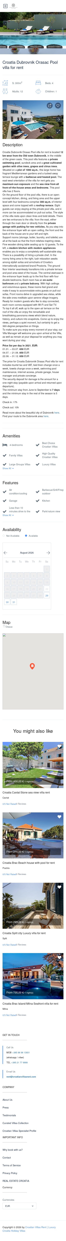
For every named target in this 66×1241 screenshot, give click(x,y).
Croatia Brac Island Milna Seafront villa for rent (30, 1003)
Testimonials (9, 1115)
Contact (7, 1157)
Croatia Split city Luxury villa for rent (24, 933)
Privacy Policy (10, 1173)
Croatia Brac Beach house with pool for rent (29, 863)
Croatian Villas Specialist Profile (19, 1130)
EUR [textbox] (7, 1206)
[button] (58, 131)
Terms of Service (12, 1165)
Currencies (8, 1199)
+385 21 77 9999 (19, 1062)
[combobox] (19, 1205)
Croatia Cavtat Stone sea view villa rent (26, 792)
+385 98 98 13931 (21, 1052)
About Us (7, 1099)
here (56, 412)
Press (6, 1107)
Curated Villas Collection (16, 1123)
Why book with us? (13, 1149)
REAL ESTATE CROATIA (16, 1181)
